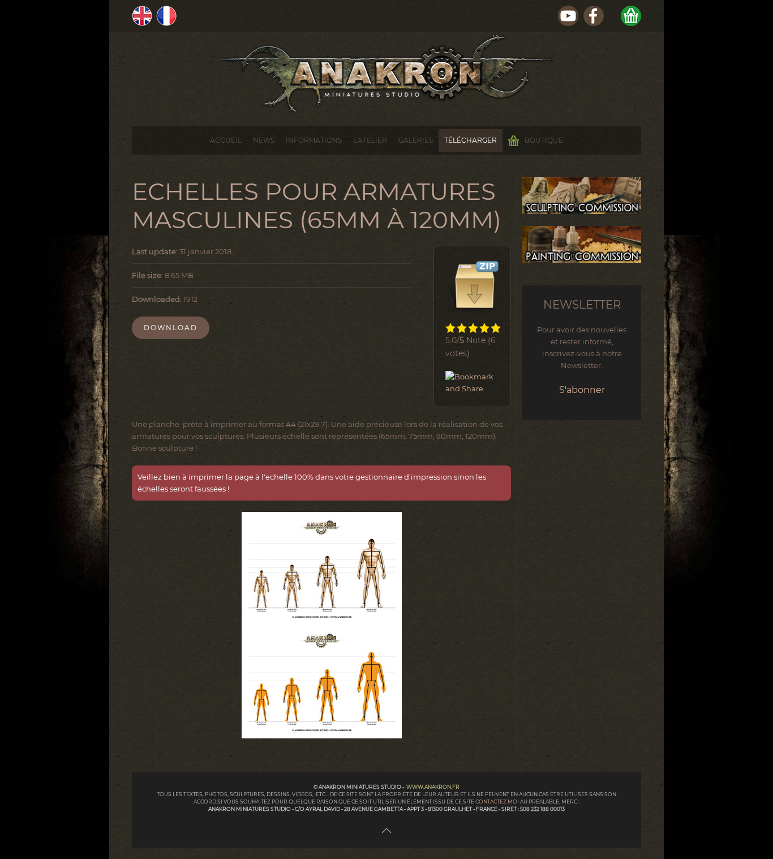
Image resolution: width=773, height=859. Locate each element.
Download (170, 327)
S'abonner (582, 389)
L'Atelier (370, 140)
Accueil (226, 140)
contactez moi (497, 801)
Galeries (415, 140)
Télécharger (470, 140)
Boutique (544, 140)
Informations (314, 140)
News (263, 140)
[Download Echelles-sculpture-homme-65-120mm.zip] (473, 286)
